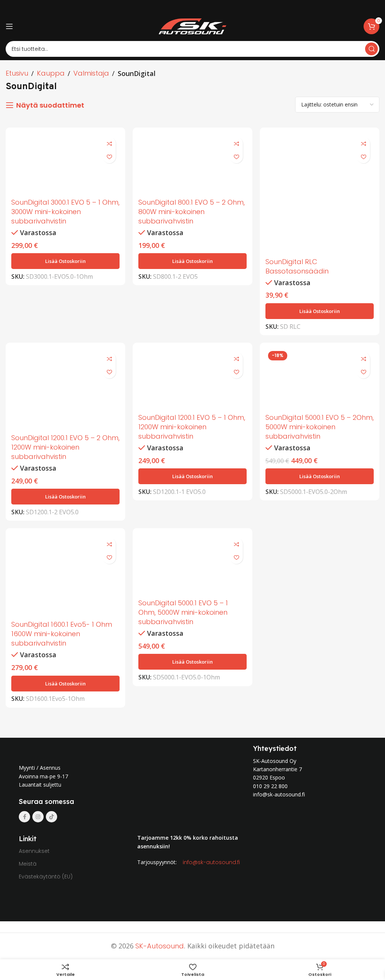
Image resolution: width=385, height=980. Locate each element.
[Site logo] (192, 25)
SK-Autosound (159, 946)
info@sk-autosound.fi (211, 862)
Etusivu (17, 73)
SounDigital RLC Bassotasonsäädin (297, 266)
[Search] (371, 49)
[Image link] (86, 749)
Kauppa (51, 73)
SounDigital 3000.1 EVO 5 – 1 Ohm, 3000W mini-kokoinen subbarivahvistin (65, 212)
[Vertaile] (109, 143)
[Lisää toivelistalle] (109, 156)
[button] (65, 261)
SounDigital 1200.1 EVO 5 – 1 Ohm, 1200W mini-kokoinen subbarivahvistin (191, 427)
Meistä (27, 864)
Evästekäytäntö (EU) (46, 876)
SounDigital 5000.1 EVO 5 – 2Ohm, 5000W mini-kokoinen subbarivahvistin (319, 427)
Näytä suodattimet (50, 105)
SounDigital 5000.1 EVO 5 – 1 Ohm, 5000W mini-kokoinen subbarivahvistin (183, 612)
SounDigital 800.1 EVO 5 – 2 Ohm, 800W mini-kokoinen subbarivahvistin (191, 212)
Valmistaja (91, 73)
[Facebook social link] (24, 816)
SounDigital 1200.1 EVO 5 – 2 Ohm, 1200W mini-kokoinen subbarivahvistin (65, 447)
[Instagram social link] (38, 816)
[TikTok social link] (51, 816)
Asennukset (34, 851)
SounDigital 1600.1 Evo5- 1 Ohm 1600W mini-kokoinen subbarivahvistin (61, 634)
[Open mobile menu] (9, 26)
